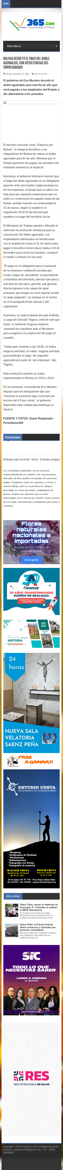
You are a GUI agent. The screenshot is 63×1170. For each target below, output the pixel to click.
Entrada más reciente (16, 459)
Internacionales (40, 74)
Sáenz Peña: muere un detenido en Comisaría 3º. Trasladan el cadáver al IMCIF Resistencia (39, 907)
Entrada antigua (50, 459)
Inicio (34, 459)
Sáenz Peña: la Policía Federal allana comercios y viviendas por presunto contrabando (38, 927)
